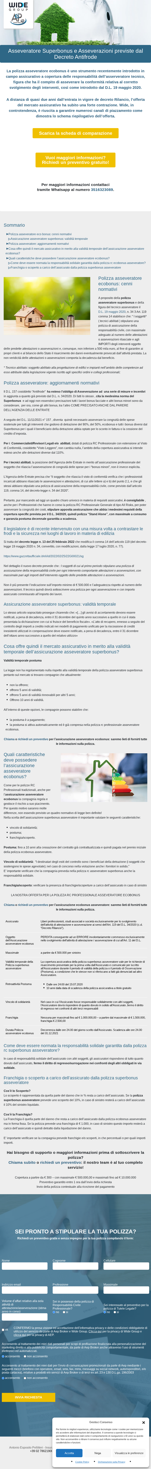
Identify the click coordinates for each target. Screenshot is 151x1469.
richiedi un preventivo (33, 739)
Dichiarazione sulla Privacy (111, 1462)
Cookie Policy (82, 1462)
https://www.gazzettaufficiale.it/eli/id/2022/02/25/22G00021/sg (44, 556)
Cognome (59, 1260)
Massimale (110, 1284)
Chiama (9, 739)
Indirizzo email (11, 1284)
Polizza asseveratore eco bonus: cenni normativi (40, 234)
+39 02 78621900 (41, 1451)
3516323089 (102, 189)
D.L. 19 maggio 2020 (112, 311)
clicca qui (20, 1334)
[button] (143, 1422)
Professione (60, 1284)
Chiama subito (22, 1162)
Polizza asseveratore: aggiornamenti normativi (38, 243)
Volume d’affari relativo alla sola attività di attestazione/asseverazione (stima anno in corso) (24, 1306)
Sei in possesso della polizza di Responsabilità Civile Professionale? (73, 1305)
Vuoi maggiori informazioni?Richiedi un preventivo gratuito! (75, 160)
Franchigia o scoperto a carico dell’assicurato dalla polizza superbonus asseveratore (66, 267)
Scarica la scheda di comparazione (75, 133)
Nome (6, 1260)
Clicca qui (95, 1331)
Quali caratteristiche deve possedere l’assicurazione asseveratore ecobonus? (59, 258)
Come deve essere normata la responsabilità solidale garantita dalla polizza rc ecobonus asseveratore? (78, 262)
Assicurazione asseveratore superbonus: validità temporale (49, 238)
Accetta (69, 1453)
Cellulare (109, 1260)
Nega (97, 1453)
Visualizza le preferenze (129, 1453)
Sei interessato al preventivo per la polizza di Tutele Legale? (126, 1306)
